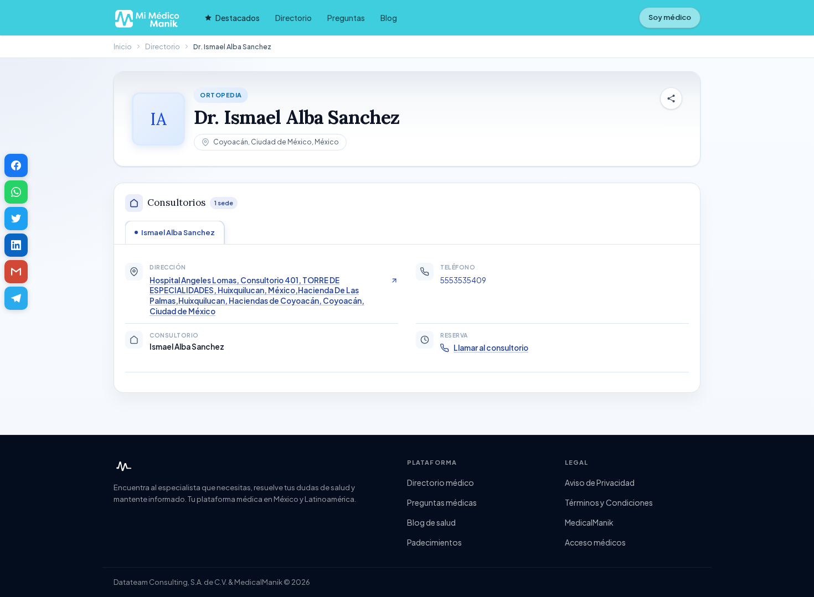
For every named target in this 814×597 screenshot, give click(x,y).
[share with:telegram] (16, 298)
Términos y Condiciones (609, 502)
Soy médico (669, 17)
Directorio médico (440, 482)
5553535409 (463, 280)
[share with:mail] (16, 271)
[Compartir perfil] (671, 98)
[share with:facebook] (16, 165)
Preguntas (346, 18)
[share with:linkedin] (16, 245)
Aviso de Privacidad (600, 482)
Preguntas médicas (442, 502)
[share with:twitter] (16, 218)
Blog (388, 18)
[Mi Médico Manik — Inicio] (122, 466)
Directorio (293, 18)
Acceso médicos (595, 542)
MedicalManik (589, 522)
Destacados (237, 18)
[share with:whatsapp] (16, 192)
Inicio (123, 46)
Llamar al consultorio (491, 347)
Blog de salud (431, 522)
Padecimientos (434, 542)
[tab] (174, 232)
